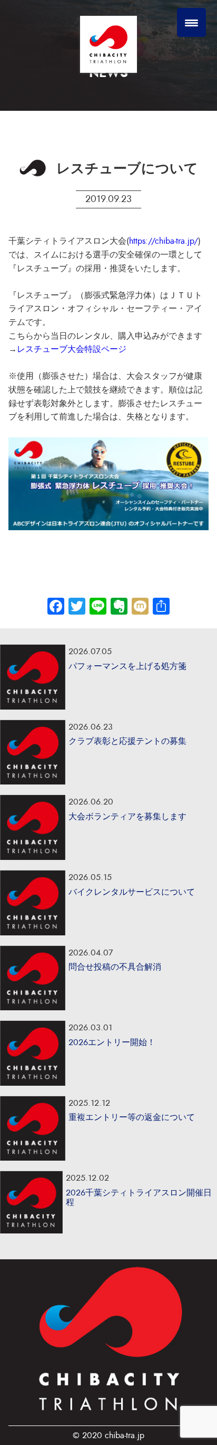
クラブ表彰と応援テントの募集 (127, 741)
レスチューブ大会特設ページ (71, 349)
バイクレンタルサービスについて (131, 892)
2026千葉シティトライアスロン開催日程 (139, 1197)
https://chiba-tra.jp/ (163, 241)
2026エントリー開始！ (111, 1042)
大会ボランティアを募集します (127, 816)
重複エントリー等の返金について (131, 1117)
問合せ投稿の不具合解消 (114, 967)
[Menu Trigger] (191, 22)
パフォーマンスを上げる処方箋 (127, 666)
